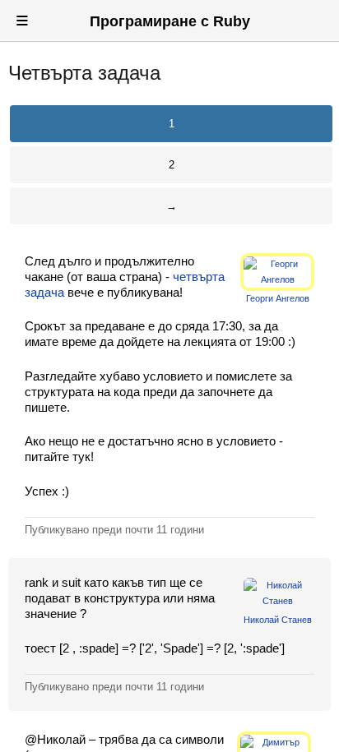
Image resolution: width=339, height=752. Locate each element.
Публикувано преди (114, 530)
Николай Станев (278, 620)
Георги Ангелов (277, 298)
